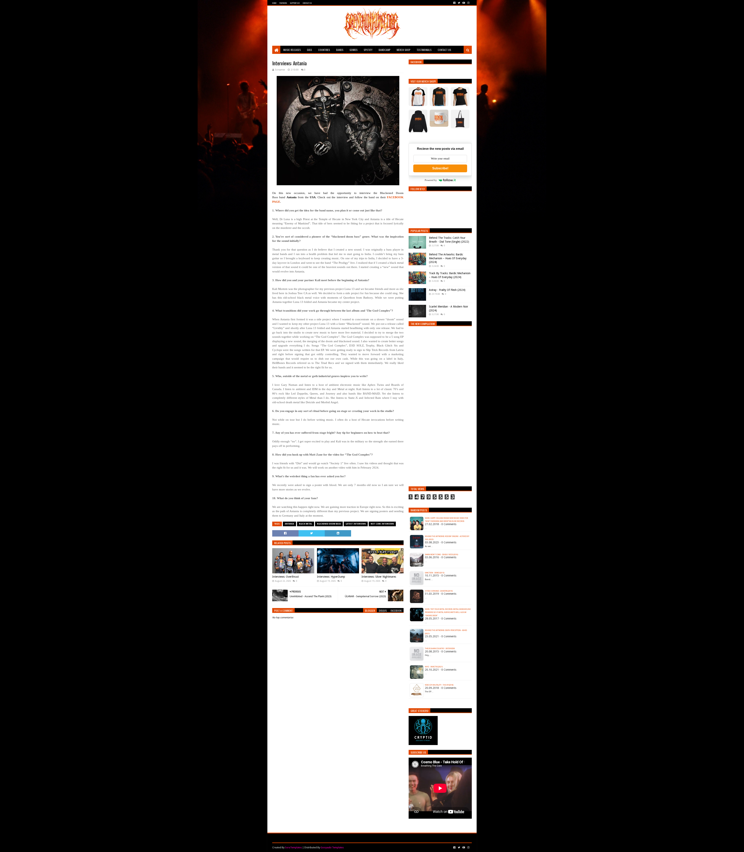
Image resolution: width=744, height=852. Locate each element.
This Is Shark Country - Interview (440, 649)
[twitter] (459, 3)
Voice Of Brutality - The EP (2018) (439, 685)
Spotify (368, 50)
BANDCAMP (384, 50)
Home (274, 3)
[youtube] (464, 3)
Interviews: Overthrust (285, 576)
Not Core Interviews (382, 524)
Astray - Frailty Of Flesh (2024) (447, 289)
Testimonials (424, 50)
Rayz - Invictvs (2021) (434, 667)
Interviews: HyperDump (331, 576)
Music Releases (292, 50)
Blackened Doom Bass (329, 524)
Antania (289, 524)
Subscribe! (440, 168)
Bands (339, 50)
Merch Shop (403, 50)
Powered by (431, 180)
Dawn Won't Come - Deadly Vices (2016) (441, 555)
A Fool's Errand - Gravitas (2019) (439, 591)
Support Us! (295, 3)
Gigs (309, 50)
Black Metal (305, 524)
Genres (353, 50)
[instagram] (468, 3)
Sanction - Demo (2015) (434, 573)
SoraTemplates (293, 847)
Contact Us (307, 3)
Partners (283, 3)
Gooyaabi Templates (332, 847)
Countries (324, 50)
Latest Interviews (356, 524)
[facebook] (454, 3)
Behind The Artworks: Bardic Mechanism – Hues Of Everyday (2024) (448, 258)
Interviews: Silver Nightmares (379, 576)
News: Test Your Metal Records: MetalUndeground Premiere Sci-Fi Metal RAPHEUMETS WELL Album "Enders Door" (448, 612)
